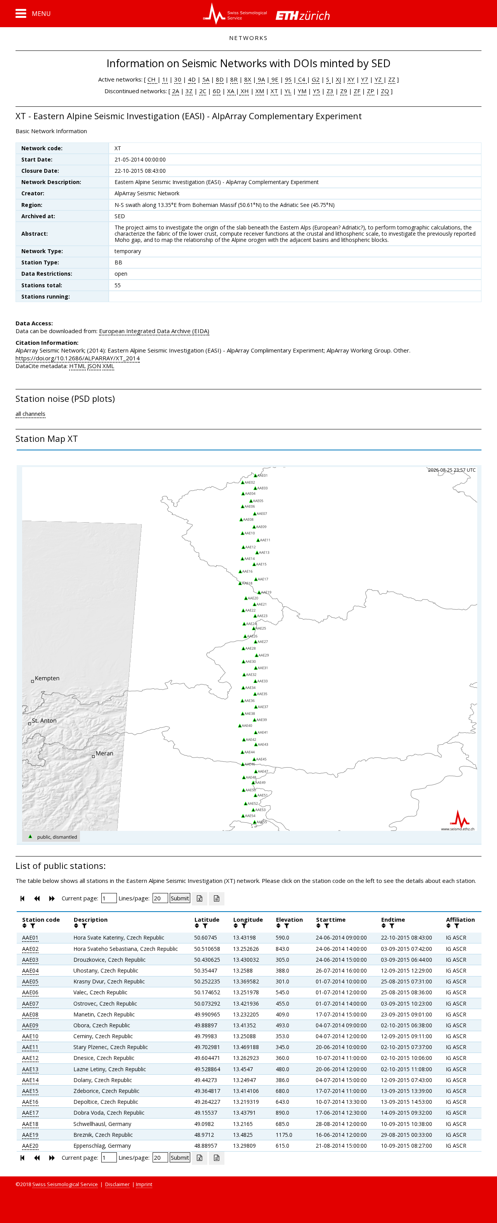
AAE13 (30, 1069)
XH (244, 91)
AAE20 (30, 1145)
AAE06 (30, 992)
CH (152, 79)
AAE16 (30, 1101)
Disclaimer (117, 1184)
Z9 (343, 91)
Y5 (316, 91)
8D (220, 79)
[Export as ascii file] (216, 898)
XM (259, 91)
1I (165, 79)
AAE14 (30, 1080)
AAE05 (30, 981)
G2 (316, 79)
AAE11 (30, 1047)
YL (288, 91)
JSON (94, 366)
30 (177, 79)
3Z (189, 91)
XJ (338, 79)
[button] (33, 13)
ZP (370, 91)
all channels (30, 413)
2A (175, 91)
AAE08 (30, 1014)
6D (217, 91)
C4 (302, 79)
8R (234, 79)
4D (192, 79)
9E (274, 79)
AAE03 (30, 959)
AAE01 (30, 937)
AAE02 (30, 948)
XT (274, 91)
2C (202, 91)
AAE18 (30, 1123)
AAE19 (30, 1134)
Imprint (144, 1184)
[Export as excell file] (199, 898)
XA (231, 91)
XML (108, 366)
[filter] (31, 925)
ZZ (391, 79)
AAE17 (30, 1112)
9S (288, 79)
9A (260, 79)
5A (205, 79)
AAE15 (30, 1090)
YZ (379, 79)
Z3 (330, 91)
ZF (357, 91)
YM (302, 91)
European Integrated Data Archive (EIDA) (154, 331)
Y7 (364, 79)
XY (351, 79)
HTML (77, 366)
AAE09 (30, 1025)
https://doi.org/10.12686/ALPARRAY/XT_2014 (78, 358)
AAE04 (30, 970)
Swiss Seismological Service (65, 1184)
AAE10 (30, 1036)
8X (247, 79)
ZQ (385, 91)
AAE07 (30, 1003)
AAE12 (30, 1057)
